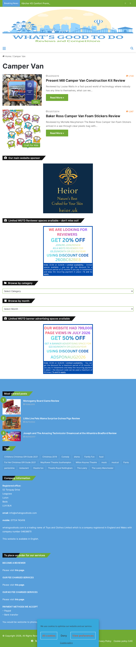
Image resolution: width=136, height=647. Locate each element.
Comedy (65, 456)
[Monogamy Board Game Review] (11, 406)
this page (19, 570)
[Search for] (132, 47)
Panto (126, 462)
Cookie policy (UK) (123, 641)
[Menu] (4, 47)
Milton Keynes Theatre (86, 462)
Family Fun (89, 456)
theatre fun (38, 468)
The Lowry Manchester (102, 468)
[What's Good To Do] (68, 25)
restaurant (24, 468)
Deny (64, 635)
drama (77, 456)
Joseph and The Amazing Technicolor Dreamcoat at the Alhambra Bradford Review (70, 433)
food (101, 456)
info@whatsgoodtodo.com (23, 513)
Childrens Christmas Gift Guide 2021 (21, 456)
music (104, 462)
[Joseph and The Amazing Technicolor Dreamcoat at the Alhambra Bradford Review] (11, 436)
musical (115, 462)
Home (7, 56)
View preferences (83, 635)
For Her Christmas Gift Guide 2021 (20, 462)
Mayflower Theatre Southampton (55, 462)
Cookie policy (66, 643)
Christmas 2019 (49, 456)
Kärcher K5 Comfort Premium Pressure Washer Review (50, 3)
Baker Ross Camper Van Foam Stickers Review (83, 116)
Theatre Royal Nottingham (60, 468)
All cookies (48, 635)
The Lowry (82, 468)
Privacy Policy (104, 641)
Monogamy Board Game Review (41, 400)
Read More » (57, 97)
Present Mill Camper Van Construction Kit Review (85, 80)
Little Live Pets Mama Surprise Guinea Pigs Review (51, 418)
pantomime (9, 468)
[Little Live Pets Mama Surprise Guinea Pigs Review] (11, 423)
